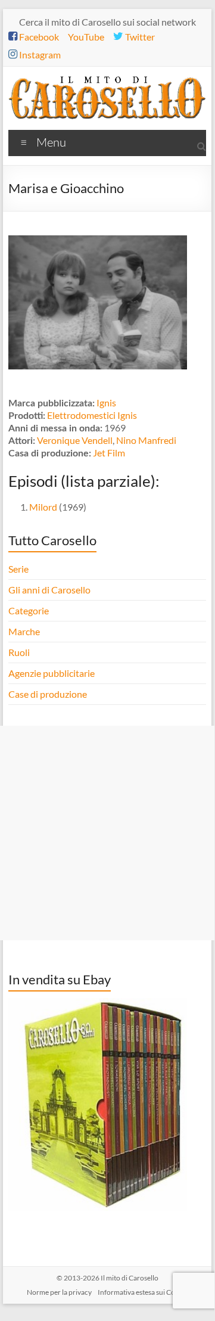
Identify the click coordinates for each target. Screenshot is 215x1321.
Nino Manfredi (146, 440)
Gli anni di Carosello (49, 589)
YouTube (86, 36)
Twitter (139, 36)
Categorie (29, 610)
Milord (43, 506)
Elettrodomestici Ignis (92, 415)
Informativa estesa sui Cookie (143, 1292)
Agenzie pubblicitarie (52, 673)
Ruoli (19, 652)
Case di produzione (48, 694)
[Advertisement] (107, 833)
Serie (18, 568)
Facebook (38, 36)
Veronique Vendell (75, 440)
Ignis (106, 402)
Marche (24, 631)
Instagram (39, 54)
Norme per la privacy (59, 1292)
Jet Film (109, 452)
